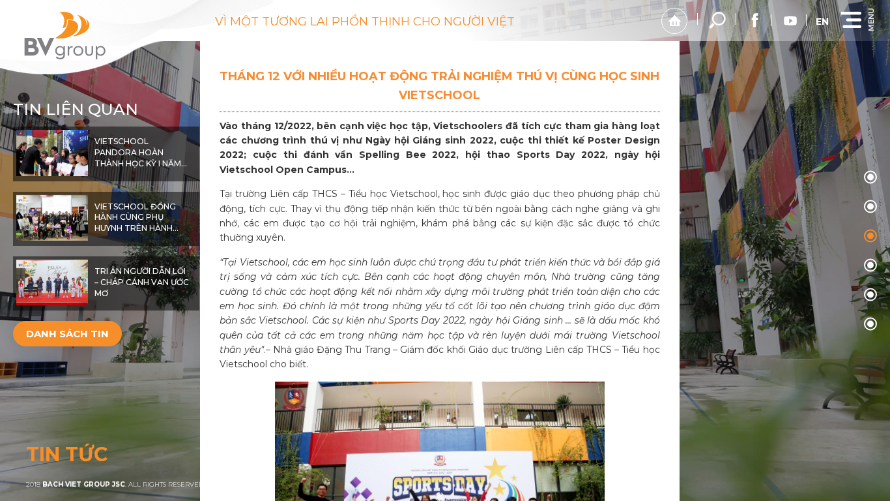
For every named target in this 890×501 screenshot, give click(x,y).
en (822, 21)
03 (870, 265)
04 (870, 294)
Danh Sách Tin (67, 333)
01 (870, 206)
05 (870, 324)
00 (870, 177)
